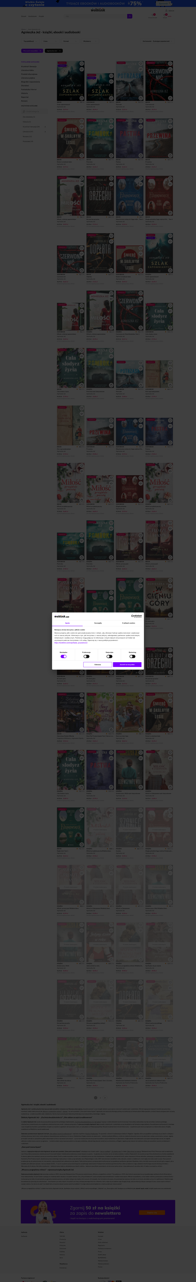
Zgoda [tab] (67, 623)
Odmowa (97, 664)
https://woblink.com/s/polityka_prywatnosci (70, 643)
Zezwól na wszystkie (127, 664)
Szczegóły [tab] (98, 623)
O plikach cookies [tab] (128, 623)
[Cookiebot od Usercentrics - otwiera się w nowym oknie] (133, 616)
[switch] (86, 656)
